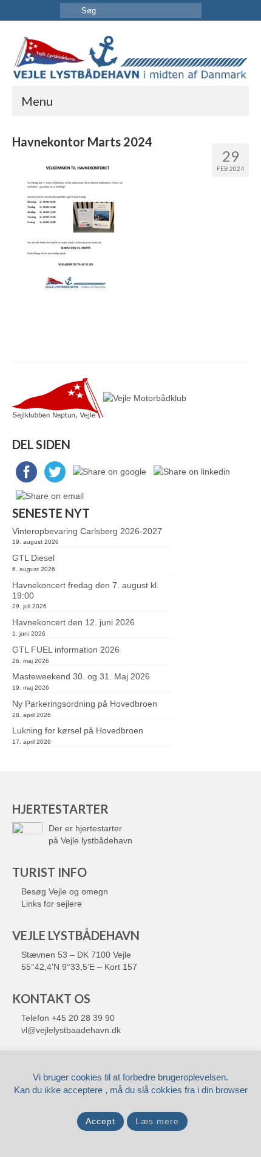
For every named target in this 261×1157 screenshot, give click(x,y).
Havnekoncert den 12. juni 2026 (73, 622)
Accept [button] (100, 1121)
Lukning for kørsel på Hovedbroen (77, 730)
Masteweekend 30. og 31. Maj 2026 (81, 676)
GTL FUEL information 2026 (66, 649)
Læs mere (157, 1121)
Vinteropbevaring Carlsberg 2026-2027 (87, 531)
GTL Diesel (33, 558)
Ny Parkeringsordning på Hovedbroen (84, 704)
